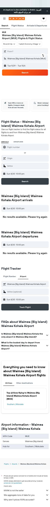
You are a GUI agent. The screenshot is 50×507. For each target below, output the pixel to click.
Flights (6, 464)
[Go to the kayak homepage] (17, 18)
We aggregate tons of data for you (19, 495)
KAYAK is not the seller (14, 490)
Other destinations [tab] (24, 383)
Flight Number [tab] (9, 276)
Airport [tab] (23, 276)
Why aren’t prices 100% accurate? (19, 499)
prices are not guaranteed (13, 483)
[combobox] (27, 158)
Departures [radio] (18, 142)
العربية (38, 10)
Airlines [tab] (8, 383)
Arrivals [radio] (4, 142)
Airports (14, 464)
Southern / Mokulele (15, 404)
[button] (47, 11)
